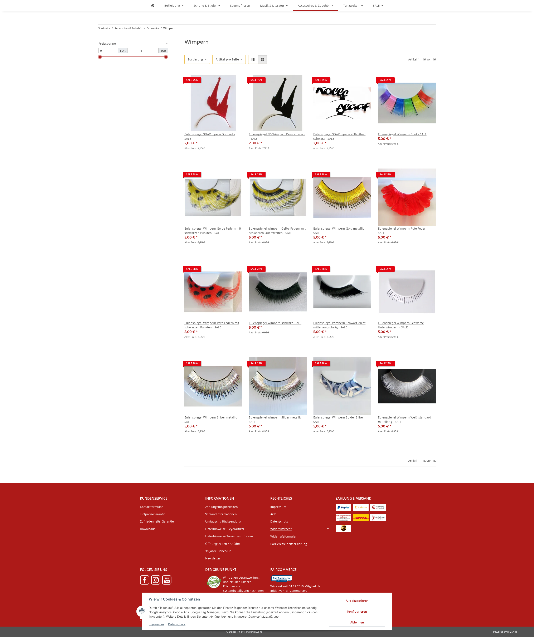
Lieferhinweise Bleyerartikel (224, 529)
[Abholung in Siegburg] (378, 517)
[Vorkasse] (361, 507)
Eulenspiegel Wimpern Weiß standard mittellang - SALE (404, 419)
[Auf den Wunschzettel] (235, 81)
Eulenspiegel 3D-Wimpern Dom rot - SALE (209, 136)
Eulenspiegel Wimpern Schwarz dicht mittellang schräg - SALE (339, 325)
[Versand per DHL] (361, 517)
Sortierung (195, 59)
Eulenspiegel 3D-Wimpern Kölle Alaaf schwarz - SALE (339, 136)
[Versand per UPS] (343, 528)
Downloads (147, 529)
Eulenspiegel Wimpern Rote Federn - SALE (403, 230)
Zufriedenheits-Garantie (157, 521)
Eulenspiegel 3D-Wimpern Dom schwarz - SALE (277, 136)
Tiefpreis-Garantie (152, 514)
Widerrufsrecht (281, 529)
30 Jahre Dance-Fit (218, 551)
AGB (273, 514)
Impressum (156, 624)
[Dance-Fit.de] (152, 5)
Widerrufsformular (283, 536)
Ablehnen (357, 622)
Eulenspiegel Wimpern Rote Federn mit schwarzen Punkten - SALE (211, 325)
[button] (253, 59)
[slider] (100, 57)
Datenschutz (176, 624)
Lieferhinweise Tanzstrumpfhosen (229, 536)
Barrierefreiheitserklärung (288, 544)
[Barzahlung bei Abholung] (378, 507)
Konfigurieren (357, 611)
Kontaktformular (151, 507)
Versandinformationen (221, 514)
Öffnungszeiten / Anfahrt (222, 544)
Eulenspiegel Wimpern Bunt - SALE (402, 134)
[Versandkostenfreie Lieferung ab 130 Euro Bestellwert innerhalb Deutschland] (343, 517)
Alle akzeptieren (357, 600)
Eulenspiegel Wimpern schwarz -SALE (275, 323)
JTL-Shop (512, 631)
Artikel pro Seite (227, 59)
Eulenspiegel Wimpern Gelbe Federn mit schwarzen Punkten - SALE (212, 230)
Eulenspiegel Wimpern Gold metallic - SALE (339, 230)
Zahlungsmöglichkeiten (221, 507)
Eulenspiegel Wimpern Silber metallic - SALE (211, 419)
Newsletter (212, 558)
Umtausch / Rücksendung (223, 521)
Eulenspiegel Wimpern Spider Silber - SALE (339, 419)
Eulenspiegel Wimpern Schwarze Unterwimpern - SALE (401, 325)
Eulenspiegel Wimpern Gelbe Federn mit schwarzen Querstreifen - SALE (277, 230)
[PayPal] (343, 507)
